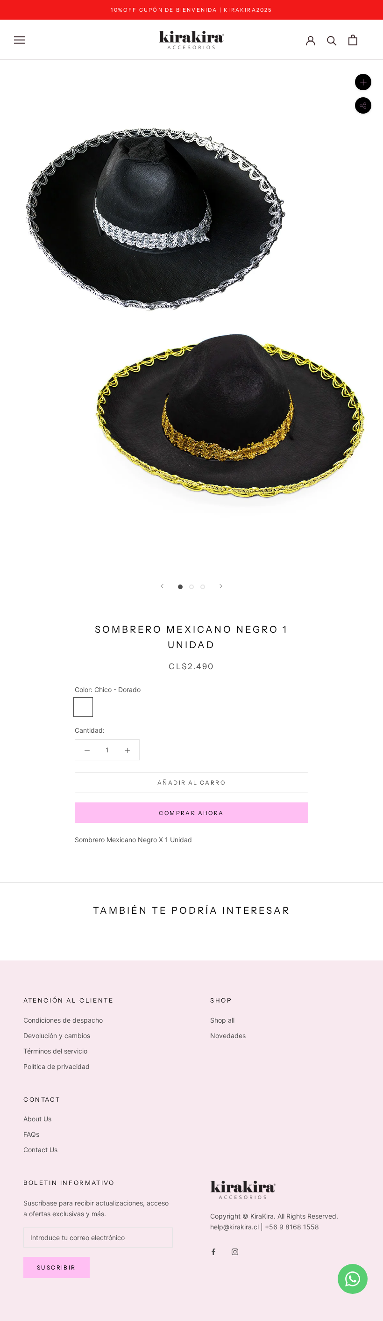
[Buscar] (332, 40)
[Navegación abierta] (19, 40)
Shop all (222, 1020)
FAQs (31, 1134)
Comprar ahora (191, 812)
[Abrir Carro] (352, 40)
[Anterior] (162, 586)
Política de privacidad (56, 1066)
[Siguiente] (221, 586)
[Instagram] (235, 1251)
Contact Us (40, 1150)
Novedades (228, 1035)
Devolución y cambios (56, 1035)
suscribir (56, 1267)
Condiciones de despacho (63, 1020)
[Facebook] (213, 1251)
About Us (37, 1119)
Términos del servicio (55, 1051)
